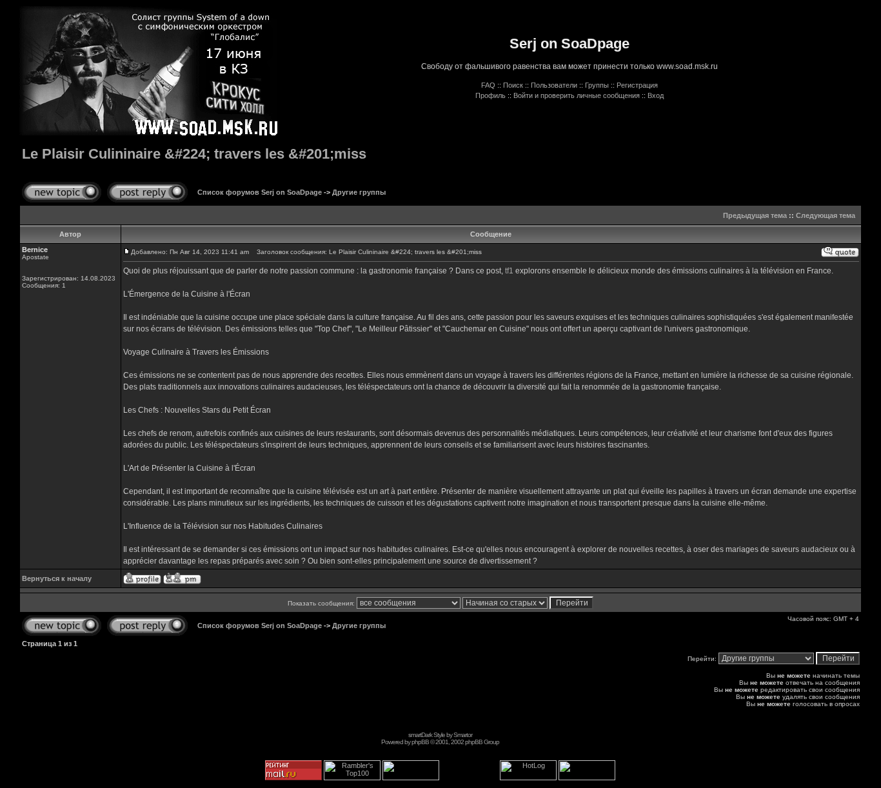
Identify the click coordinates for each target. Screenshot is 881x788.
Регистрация (637, 85)
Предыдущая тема (755, 215)
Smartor (462, 734)
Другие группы (359, 192)
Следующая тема (825, 215)
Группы (597, 85)
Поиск (513, 85)
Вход (656, 95)
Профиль (490, 95)
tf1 (509, 270)
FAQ (488, 85)
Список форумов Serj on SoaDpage (259, 192)
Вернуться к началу (57, 578)
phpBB (420, 741)
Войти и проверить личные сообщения (576, 95)
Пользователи (554, 85)
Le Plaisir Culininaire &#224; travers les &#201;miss (194, 154)
